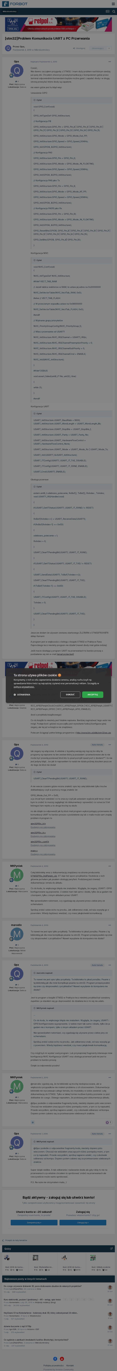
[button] (22, 694)
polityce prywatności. (24, 686)
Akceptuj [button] (93, 694)
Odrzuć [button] (70, 694)
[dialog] (58, 685)
